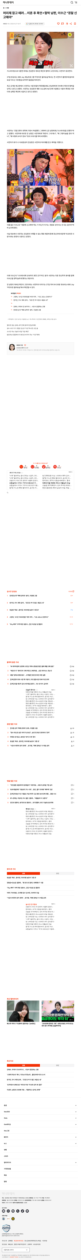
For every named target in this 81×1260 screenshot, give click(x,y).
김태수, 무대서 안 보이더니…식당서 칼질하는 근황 (29, 307)
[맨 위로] (76, 1251)
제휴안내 (10, 1244)
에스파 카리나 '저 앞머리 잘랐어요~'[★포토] (21, 1024)
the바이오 (7, 1124)
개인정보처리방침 (18, 1241)
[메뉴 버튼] (76, 2)
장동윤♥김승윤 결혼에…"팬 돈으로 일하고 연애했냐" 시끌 (25, 883)
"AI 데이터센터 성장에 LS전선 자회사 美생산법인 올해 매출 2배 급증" (32, 666)
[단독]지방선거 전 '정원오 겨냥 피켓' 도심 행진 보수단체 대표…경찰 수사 (33, 794)
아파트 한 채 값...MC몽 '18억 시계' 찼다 (22, 737)
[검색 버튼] (72, 2)
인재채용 (10, 1241)
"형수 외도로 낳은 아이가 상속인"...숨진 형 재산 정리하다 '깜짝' (30, 733)
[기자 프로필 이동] (12, 347)
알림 (5, 1181)
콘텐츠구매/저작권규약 (20, 1244)
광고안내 (4, 1244)
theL (6, 1118)
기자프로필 (7, 1169)
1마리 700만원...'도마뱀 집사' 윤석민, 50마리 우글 (23, 893)
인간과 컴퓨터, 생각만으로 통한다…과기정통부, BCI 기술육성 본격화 (31, 803)
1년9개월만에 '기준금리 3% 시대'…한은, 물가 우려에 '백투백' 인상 (31, 789)
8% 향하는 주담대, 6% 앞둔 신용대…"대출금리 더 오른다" (29, 798)
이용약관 (44, 1241)
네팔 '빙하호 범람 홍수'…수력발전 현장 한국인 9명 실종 (27, 675)
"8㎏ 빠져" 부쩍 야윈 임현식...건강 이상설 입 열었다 (26, 624)
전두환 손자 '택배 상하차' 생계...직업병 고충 (27, 310)
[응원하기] (25, 345)
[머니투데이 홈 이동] (8, 1193)
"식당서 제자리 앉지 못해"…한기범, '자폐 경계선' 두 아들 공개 (29, 746)
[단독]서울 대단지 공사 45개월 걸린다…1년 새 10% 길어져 (29, 684)
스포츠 (6, 1156)
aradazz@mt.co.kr (22, 348)
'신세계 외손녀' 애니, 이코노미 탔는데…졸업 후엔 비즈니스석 (26, 1075)
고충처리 (29, 1244)
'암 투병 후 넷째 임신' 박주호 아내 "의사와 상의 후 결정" (24, 1085)
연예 (7, 8)
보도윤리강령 (36, 1244)
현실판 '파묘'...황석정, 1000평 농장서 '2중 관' (24, 610)
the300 (7, 1112)
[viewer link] (71, 66)
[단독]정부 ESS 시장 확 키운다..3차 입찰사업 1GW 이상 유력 (29, 679)
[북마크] (75, 23)
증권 (5, 1105)
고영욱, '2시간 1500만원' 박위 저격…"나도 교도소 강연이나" (32, 297)
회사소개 (4, 1241)
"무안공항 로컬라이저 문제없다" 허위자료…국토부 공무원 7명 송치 (31, 785)
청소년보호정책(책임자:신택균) (32, 1241)
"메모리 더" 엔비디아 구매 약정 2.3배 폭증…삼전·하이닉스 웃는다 (31, 671)
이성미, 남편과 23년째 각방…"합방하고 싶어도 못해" (23, 1090)
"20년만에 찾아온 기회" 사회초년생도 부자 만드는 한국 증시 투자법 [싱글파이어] (57, 1025)
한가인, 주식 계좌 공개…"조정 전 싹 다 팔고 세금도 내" (30, 300)
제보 (5, 1175)
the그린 (6, 1131)
